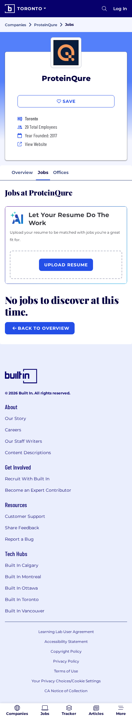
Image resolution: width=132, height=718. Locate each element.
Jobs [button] (43, 172)
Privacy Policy (66, 661)
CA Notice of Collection (66, 690)
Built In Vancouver (25, 611)
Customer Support (25, 516)
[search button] (104, 9)
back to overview (42, 328)
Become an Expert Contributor (38, 490)
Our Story (15, 418)
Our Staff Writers (23, 441)
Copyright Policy (66, 651)
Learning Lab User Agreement (66, 631)
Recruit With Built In (27, 479)
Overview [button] (22, 172)
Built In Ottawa (21, 588)
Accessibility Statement (66, 641)
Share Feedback (22, 527)
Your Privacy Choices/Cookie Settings (66, 681)
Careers (13, 430)
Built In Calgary (21, 565)
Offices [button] (60, 172)
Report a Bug (19, 539)
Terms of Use (66, 671)
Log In (120, 8)
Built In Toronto (22, 599)
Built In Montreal (23, 576)
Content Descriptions (28, 452)
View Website (36, 144)
